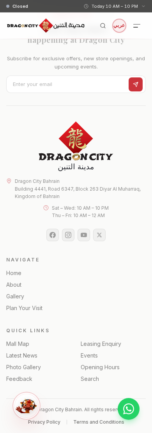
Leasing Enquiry (101, 343)
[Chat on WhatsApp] (129, 409)
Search (90, 378)
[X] (99, 235)
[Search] (103, 26)
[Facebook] (52, 235)
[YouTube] (84, 235)
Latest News (21, 355)
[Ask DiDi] (26, 406)
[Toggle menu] (137, 26)
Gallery (15, 296)
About (13, 284)
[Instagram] (68, 235)
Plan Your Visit (24, 308)
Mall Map (17, 343)
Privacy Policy (44, 422)
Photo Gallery (23, 367)
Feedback (19, 378)
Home (13, 273)
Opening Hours (100, 367)
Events (89, 355)
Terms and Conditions (98, 422)
